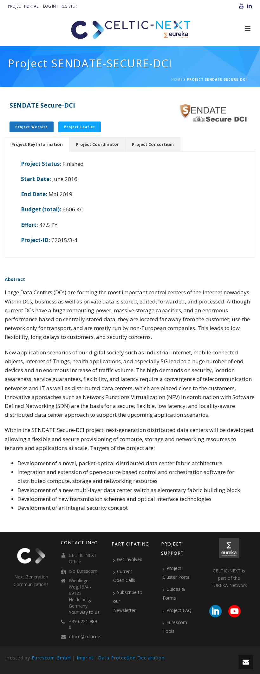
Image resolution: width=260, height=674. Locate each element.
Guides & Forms (174, 593)
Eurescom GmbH (51, 658)
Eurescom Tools (175, 626)
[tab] (37, 144)
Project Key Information (37, 144)
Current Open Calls (124, 575)
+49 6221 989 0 (83, 624)
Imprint (85, 658)
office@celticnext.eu (89, 637)
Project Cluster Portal (177, 572)
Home (177, 79)
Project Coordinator (97, 144)
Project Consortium (153, 144)
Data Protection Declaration (131, 658)
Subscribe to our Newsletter (127, 601)
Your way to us (84, 612)
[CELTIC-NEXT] (130, 28)
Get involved (129, 559)
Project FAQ (179, 610)
